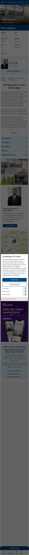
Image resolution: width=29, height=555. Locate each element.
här (18, 275)
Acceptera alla (14, 279)
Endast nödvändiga (14, 284)
